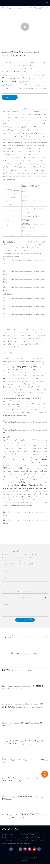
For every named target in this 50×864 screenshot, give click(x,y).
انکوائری (9, 97)
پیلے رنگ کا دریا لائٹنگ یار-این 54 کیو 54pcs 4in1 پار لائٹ (23, 779)
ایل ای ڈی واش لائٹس (18, 375)
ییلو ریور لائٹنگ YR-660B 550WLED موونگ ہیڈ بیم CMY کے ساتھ (24, 816)
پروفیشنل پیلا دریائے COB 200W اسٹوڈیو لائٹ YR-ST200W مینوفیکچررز (24, 742)
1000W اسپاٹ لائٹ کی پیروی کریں (19, 670)
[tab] (25, 107)
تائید (44, 636)
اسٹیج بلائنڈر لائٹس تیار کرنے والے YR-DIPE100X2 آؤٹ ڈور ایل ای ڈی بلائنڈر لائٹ (23, 705)
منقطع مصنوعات (25, 636)
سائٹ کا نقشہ (18, 857)
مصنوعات (36, 636)
